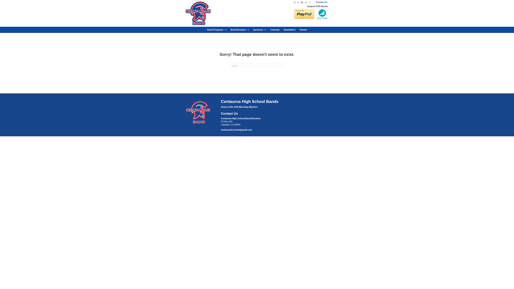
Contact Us (321, 2)
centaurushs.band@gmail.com (236, 130)
